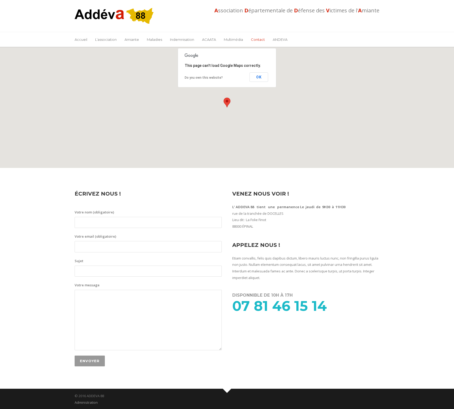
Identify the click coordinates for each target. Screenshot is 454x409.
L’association (106, 39)
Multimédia (233, 39)
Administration (86, 402)
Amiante (132, 39)
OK (259, 77)
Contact (258, 39)
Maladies (154, 39)
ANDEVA (280, 39)
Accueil (81, 39)
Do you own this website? (204, 77)
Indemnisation (182, 39)
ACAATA (209, 39)
